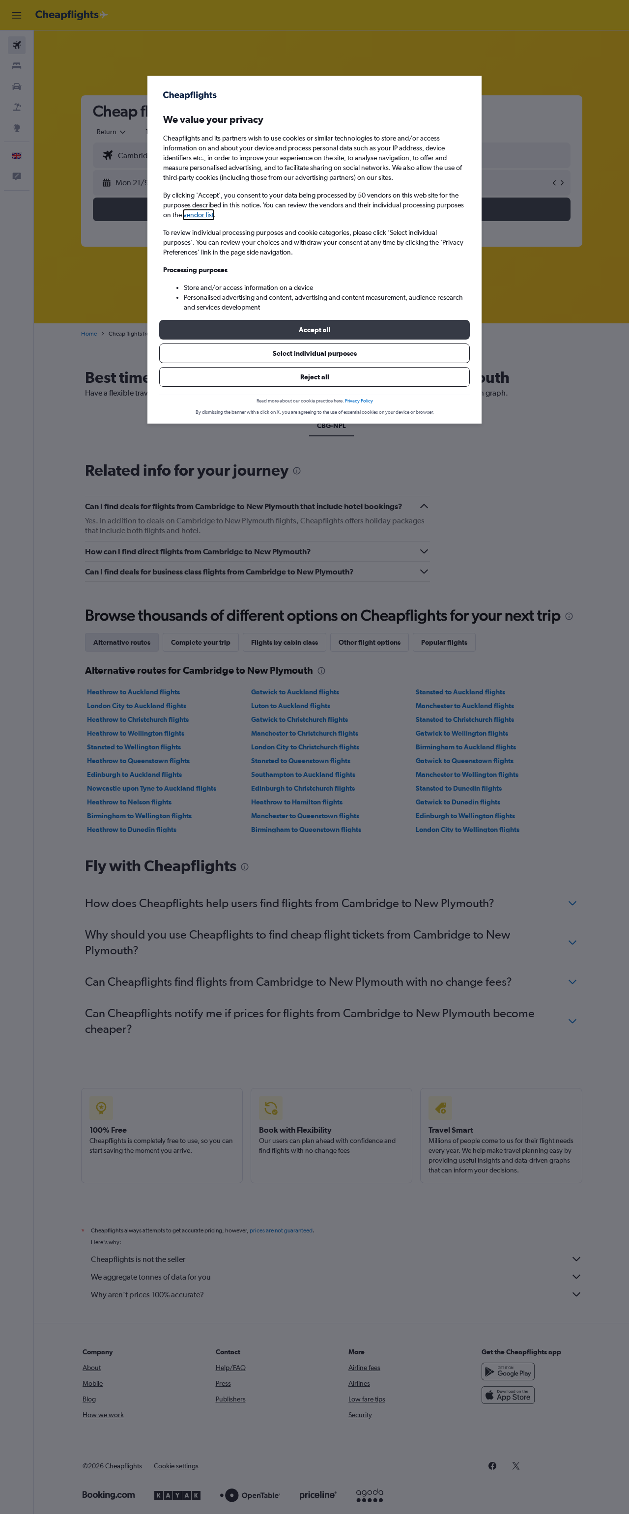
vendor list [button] (198, 215)
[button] (314, 330)
